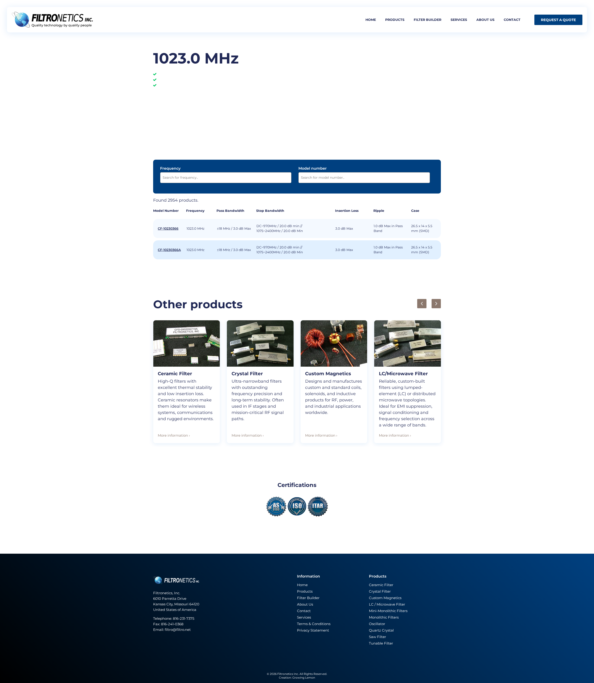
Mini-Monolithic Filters (388, 611)
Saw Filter (377, 637)
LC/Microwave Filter (403, 373)
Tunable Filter (381, 643)
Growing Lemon (303, 677)
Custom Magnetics (328, 373)
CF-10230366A (169, 250)
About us (485, 20)
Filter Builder (308, 598)
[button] (421, 303)
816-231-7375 (184, 618)
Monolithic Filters (384, 617)
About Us (305, 604)
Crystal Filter (247, 373)
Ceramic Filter (175, 373)
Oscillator (377, 624)
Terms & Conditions (313, 624)
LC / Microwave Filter (387, 604)
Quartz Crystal (381, 630)
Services (459, 20)
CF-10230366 (168, 228)
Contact (512, 20)
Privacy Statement (313, 630)
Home (370, 20)
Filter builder (427, 20)
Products (394, 20)
